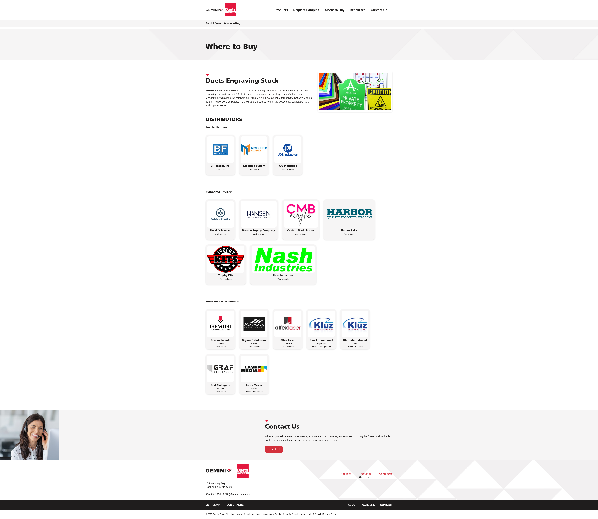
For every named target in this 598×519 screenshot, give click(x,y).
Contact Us (379, 10)
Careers (368, 505)
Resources (357, 10)
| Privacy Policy (329, 514)
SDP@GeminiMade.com (236, 494)
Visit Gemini (213, 505)
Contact (274, 449)
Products (281, 10)
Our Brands (235, 505)
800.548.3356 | (214, 494)
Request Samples (306, 10)
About (352, 505)
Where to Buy (334, 10)
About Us (363, 477)
